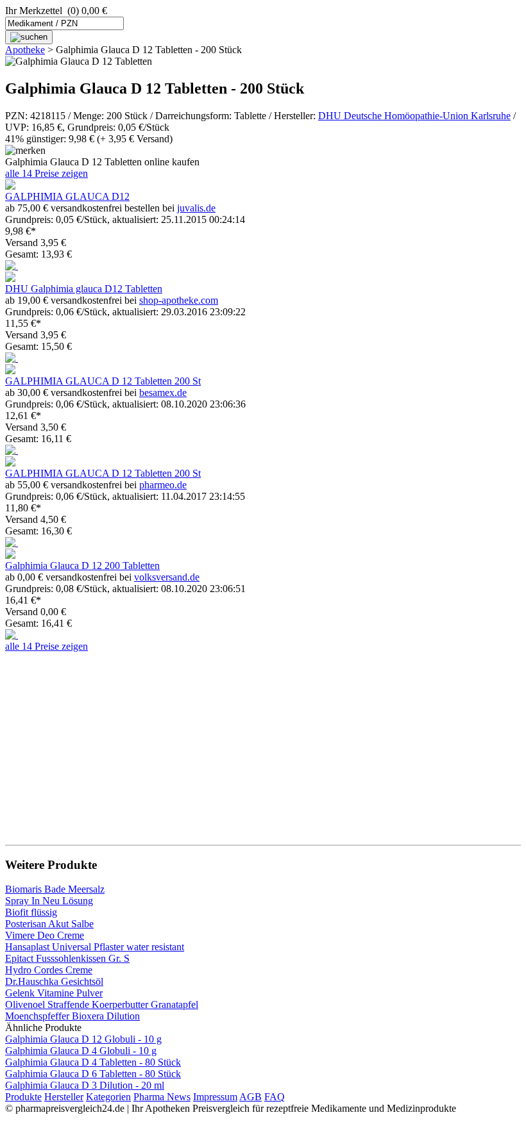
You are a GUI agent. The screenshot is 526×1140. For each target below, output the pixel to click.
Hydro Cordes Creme (48, 969)
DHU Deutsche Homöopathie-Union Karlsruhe (414, 115)
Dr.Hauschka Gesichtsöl (54, 981)
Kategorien (108, 1096)
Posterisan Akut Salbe (49, 923)
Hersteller (63, 1096)
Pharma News (162, 1096)
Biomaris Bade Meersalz (55, 889)
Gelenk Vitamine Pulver (54, 992)
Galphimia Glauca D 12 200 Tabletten (82, 565)
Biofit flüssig (31, 912)
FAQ (274, 1096)
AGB (250, 1096)
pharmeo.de (163, 484)
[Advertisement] (263, 742)
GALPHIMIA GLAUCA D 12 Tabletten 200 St (103, 381)
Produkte (23, 1096)
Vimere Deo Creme (44, 935)
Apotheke (25, 49)
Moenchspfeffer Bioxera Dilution (72, 1016)
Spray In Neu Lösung (49, 900)
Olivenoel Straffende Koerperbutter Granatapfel (101, 1004)
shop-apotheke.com (178, 300)
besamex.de (163, 392)
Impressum (215, 1096)
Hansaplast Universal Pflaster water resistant (94, 946)
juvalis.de (196, 207)
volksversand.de (166, 577)
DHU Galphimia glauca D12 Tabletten (83, 288)
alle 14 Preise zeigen (46, 173)
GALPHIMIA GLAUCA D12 (67, 196)
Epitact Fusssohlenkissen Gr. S (67, 958)
